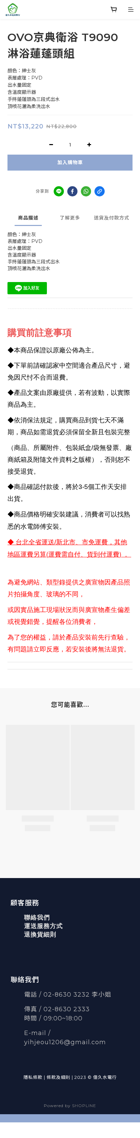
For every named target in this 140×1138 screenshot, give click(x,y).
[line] (59, 191)
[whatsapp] (86, 191)
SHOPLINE (84, 1105)
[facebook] (72, 191)
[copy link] (99, 191)
